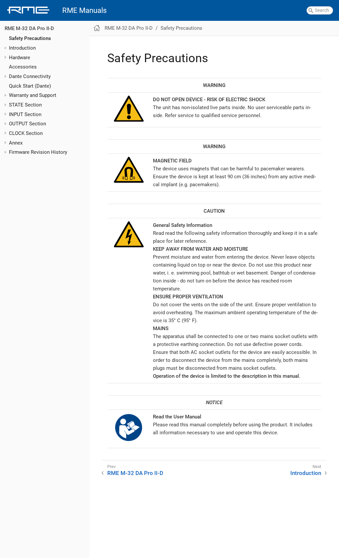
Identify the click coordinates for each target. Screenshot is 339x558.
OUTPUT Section (27, 124)
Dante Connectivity (30, 76)
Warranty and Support (32, 95)
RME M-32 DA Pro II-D (29, 28)
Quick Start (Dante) (30, 86)
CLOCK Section (26, 133)
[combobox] (320, 10)
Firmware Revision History (38, 152)
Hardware (19, 58)
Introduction (22, 48)
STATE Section (25, 105)
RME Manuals (84, 10)
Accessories (23, 67)
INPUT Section (25, 114)
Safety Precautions (30, 38)
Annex (16, 143)
